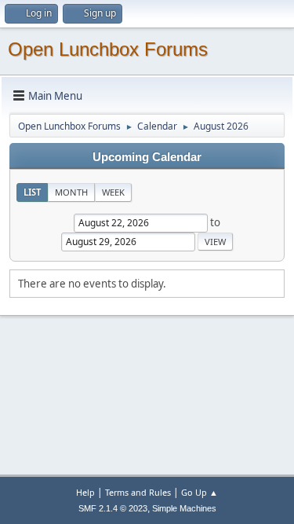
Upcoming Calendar (147, 157)
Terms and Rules (138, 492)
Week (113, 192)
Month (71, 192)
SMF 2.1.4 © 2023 (112, 508)
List (32, 192)
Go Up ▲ (199, 492)
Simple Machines (184, 508)
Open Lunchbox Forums (108, 49)
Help (85, 492)
